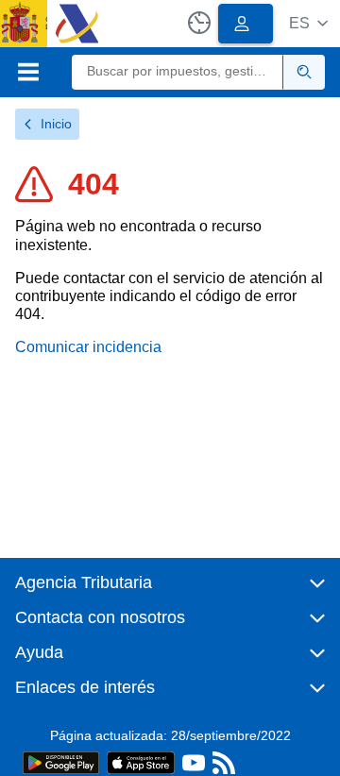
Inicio (56, 123)
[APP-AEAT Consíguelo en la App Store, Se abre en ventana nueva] (141, 761)
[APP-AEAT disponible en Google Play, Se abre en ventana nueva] (61, 761)
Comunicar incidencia (88, 347)
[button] (308, 23)
